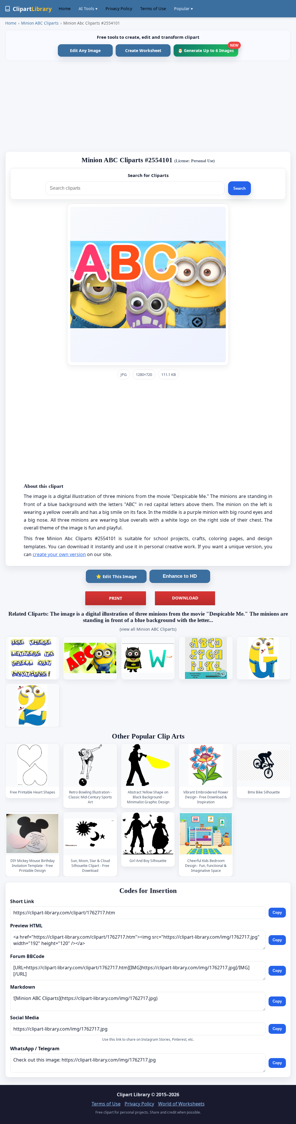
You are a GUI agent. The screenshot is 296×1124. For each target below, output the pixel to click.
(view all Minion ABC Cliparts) (148, 629)
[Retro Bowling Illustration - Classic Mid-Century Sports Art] (90, 765)
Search (239, 188)
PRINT (115, 598)
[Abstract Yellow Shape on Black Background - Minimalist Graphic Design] (148, 765)
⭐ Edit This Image (116, 576)
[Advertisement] (148, 106)
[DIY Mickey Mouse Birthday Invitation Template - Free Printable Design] (32, 833)
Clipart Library (133, 1094)
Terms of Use (153, 8)
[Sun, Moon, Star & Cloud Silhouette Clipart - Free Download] (90, 833)
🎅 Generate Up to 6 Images (208, 48)
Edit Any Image (85, 50)
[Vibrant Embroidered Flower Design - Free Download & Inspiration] (206, 765)
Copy (277, 912)
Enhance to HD (180, 576)
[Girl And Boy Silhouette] (148, 833)
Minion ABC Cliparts (40, 23)
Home (65, 8)
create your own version (59, 554)
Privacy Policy (119, 8)
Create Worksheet (143, 50)
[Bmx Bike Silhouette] (264, 765)
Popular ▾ (183, 8)
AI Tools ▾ (88, 8)
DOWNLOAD (185, 598)
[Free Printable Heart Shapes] (32, 765)
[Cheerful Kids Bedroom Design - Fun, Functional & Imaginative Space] (206, 833)
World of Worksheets (181, 1104)
